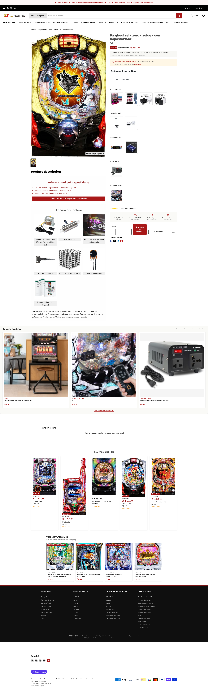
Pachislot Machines (60, 22)
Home (33, 30)
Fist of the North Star (47, 600)
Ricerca (33, 679)
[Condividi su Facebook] (111, 241)
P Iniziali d (66, 522)
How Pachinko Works (144, 609)
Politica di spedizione (77, 679)
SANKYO (76, 597)
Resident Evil (45, 609)
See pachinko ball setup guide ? (104, 410)
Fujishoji (113, 43)
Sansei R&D (36, 504)
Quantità (113, 227)
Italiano (187, 8)
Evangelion (44, 597)
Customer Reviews (180, 22)
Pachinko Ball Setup (144, 600)
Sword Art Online (46, 612)
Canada (108, 603)
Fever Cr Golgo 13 (158, 502)
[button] (115, 208)
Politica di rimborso (62, 679)
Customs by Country (112, 612)
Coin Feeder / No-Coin (113, 619)
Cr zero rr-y (37, 501)
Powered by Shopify (37, 686)
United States (110, 597)
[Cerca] (179, 15)
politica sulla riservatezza (46, 679)
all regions (137, 64)
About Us (102, 22)
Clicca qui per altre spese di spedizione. (68, 198)
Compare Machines (144, 625)
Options (75, 22)
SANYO (75, 606)
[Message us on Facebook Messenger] (48, 660)
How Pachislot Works (144, 612)
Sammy (64, 524)
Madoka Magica (46, 606)
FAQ (167, 22)
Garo (42, 619)
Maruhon (95, 504)
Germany (108, 600)
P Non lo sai (126, 504)
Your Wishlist (142, 622)
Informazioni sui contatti (38, 681)
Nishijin (75, 612)
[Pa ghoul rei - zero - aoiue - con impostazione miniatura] (33, 163)
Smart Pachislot (25, 22)
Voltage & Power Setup (113, 615)
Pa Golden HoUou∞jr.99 (101, 501)
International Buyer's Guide (146, 606)
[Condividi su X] (114, 241)
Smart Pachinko (9, 22)
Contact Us (113, 22)
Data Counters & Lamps (145, 603)
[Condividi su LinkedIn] (118, 241)
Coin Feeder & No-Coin (145, 597)
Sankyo (153, 504)
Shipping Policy (110, 609)
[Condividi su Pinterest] (121, 241)
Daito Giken (77, 619)
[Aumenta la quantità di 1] (129, 232)
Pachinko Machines (42, 22)
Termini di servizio (92, 679)
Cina (199, 8)
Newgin (75, 603)
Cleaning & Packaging (130, 22)
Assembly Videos (88, 22)
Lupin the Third (46, 603)
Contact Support (143, 628)
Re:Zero (43, 615)
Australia (108, 606)
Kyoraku (76, 609)
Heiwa (75, 615)
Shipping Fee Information (152, 22)
